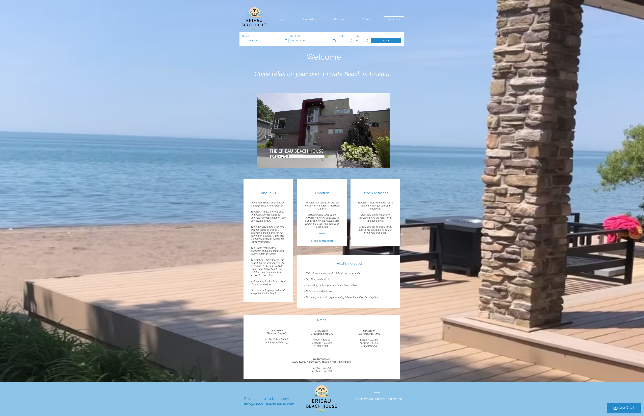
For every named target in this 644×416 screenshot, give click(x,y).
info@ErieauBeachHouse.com (269, 404)
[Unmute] (267, 163)
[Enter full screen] (386, 163)
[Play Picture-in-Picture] (380, 163)
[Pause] (261, 163)
